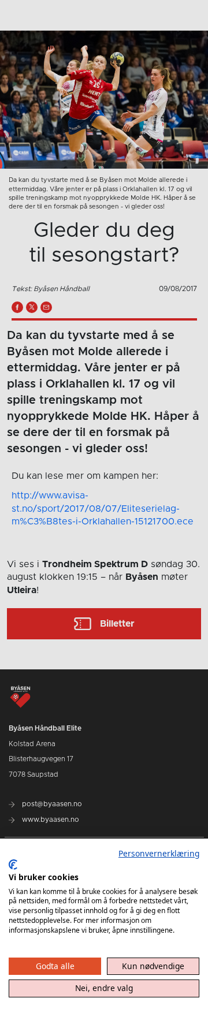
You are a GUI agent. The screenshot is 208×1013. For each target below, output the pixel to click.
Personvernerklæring (158, 853)
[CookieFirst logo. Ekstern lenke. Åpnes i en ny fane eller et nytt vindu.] (13, 864)
